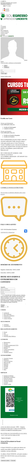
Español (7, 10)
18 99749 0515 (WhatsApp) (7, 232)
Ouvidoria (6, 351)
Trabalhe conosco (8, 352)
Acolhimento (7, 346)
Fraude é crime (7, 384)
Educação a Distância (9, 315)
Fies (5, 333)
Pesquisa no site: (14, 415)
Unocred (6, 335)
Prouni (5, 332)
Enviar (2, 305)
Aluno (5, 65)
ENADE (6, 366)
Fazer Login (4, 73)
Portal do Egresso (8, 378)
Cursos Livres (7, 317)
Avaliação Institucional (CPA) (11, 345)
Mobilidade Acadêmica (9, 377)
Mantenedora (7, 342)
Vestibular (6, 324)
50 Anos (6, 344)
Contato (6, 368)
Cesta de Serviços (8, 361)
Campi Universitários (9, 349)
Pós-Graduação (7, 314)
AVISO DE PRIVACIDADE (8, 427)
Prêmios (6, 348)
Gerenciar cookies (5, 460)
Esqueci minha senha (6, 76)
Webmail (6, 365)
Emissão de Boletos (8, 375)
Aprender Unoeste (8, 358)
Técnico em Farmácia (6, 131)
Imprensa (6, 364)
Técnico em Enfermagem (7, 123)
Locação (6, 382)
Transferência (7, 326)
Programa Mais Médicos (10, 336)
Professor (6, 67)
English (7, 9)
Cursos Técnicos (8, 318)
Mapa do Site (7, 362)
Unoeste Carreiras (8, 381)
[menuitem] (14, 26)
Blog (5, 369)
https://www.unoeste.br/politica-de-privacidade (13, 303)
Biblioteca (6, 359)
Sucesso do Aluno (8, 380)
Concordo (13, 460)
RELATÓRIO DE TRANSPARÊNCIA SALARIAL (14, 433)
